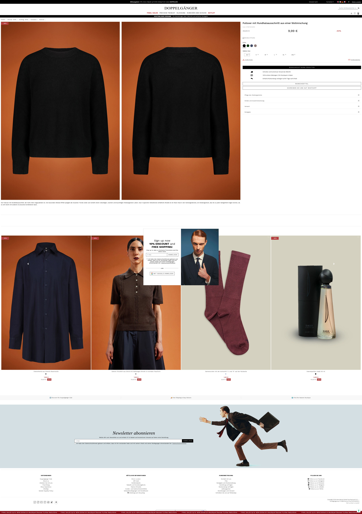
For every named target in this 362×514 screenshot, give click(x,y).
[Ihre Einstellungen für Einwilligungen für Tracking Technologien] (358, 510)
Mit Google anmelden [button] (163, 273)
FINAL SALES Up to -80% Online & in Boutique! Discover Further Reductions (32, 512)
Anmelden (172, 254)
